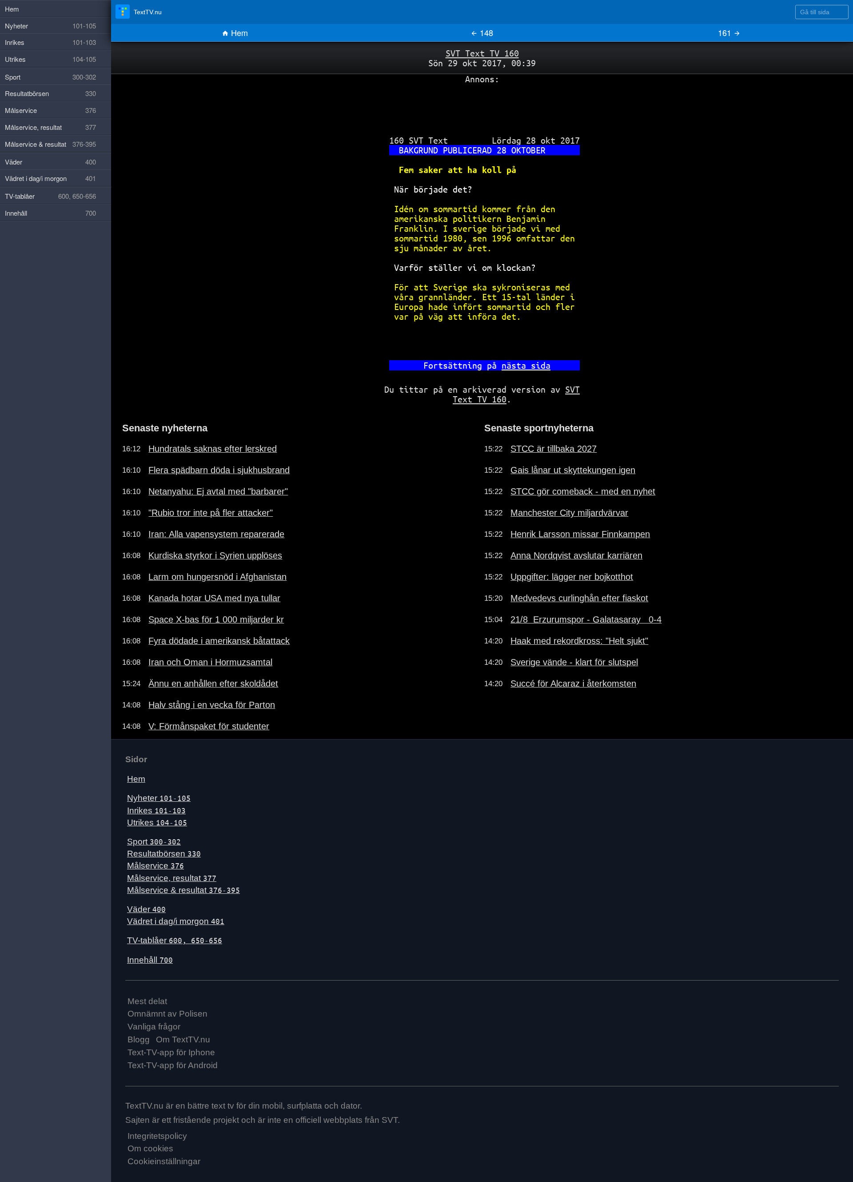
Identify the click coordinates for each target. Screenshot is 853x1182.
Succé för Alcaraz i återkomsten (573, 683)
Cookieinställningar (164, 1161)
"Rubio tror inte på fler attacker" (210, 513)
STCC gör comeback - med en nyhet (582, 491)
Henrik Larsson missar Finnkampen (580, 534)
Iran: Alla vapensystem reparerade (216, 534)
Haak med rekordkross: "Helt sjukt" (579, 641)
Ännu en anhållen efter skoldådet (213, 683)
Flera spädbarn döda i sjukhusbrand (219, 470)
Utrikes (157, 822)
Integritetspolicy (157, 1136)
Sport (154, 841)
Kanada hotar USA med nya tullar (214, 598)
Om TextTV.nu (183, 1039)
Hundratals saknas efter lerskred (212, 449)
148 (485, 32)
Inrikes (156, 810)
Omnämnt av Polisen (167, 1013)
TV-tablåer (174, 940)
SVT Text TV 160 (482, 53)
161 (725, 32)
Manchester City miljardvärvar (569, 513)
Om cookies (150, 1148)
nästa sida (526, 365)
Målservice (155, 865)
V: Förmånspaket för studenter (208, 726)
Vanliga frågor (154, 1026)
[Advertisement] (482, 106)
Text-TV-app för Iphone (171, 1052)
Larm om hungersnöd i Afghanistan (217, 577)
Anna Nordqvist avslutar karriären (576, 555)
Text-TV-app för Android (173, 1065)
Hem (238, 32)
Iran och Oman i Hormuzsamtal (210, 662)
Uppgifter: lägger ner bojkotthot (571, 577)
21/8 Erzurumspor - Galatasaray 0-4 (586, 619)
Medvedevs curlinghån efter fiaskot (579, 598)
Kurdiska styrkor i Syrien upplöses (215, 555)
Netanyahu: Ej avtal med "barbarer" (218, 491)
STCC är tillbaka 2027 (553, 449)
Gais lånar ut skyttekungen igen (572, 470)
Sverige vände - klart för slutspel (574, 662)
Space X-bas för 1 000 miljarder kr (216, 619)
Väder (146, 909)
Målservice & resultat (183, 890)
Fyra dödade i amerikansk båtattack (219, 641)
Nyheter (159, 798)
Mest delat (147, 1001)
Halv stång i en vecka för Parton (211, 705)
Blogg (139, 1039)
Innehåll (150, 960)
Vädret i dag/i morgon (175, 921)
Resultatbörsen (164, 853)
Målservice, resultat (171, 878)
